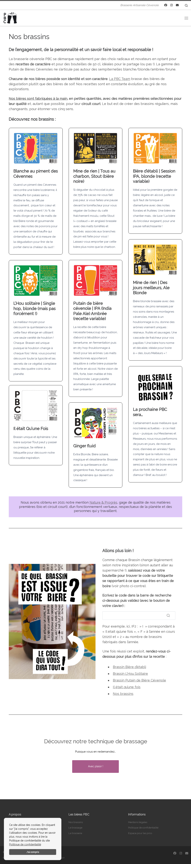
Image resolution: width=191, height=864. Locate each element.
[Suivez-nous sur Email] (177, 5)
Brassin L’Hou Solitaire (130, 674)
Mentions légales (137, 822)
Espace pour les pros (140, 833)
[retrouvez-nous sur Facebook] (165, 5)
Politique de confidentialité (25, 844)
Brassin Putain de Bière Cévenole (139, 680)
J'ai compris (32, 852)
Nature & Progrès (103, 502)
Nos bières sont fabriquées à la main (38, 98)
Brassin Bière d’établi (129, 667)
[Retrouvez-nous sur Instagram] (171, 5)
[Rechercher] (168, 615)
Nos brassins (123, 694)
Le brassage (75, 827)
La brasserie (75, 833)
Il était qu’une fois (126, 687)
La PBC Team (119, 79)
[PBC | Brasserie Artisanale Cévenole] (10, 17)
